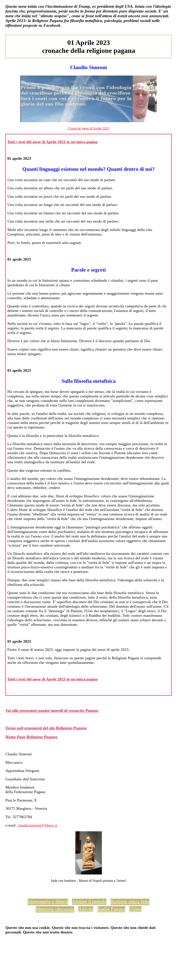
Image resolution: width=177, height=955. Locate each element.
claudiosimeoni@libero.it (37, 825)
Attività (85, 909)
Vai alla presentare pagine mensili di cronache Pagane (51, 710)
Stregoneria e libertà (48, 901)
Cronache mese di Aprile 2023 (88, 128)
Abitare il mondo (89, 901)
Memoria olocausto (55, 909)
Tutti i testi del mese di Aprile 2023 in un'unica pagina (52, 142)
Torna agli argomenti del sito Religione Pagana (46, 728)
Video (135, 909)
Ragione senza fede (130, 901)
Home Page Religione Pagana (31, 737)
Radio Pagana (111, 909)
